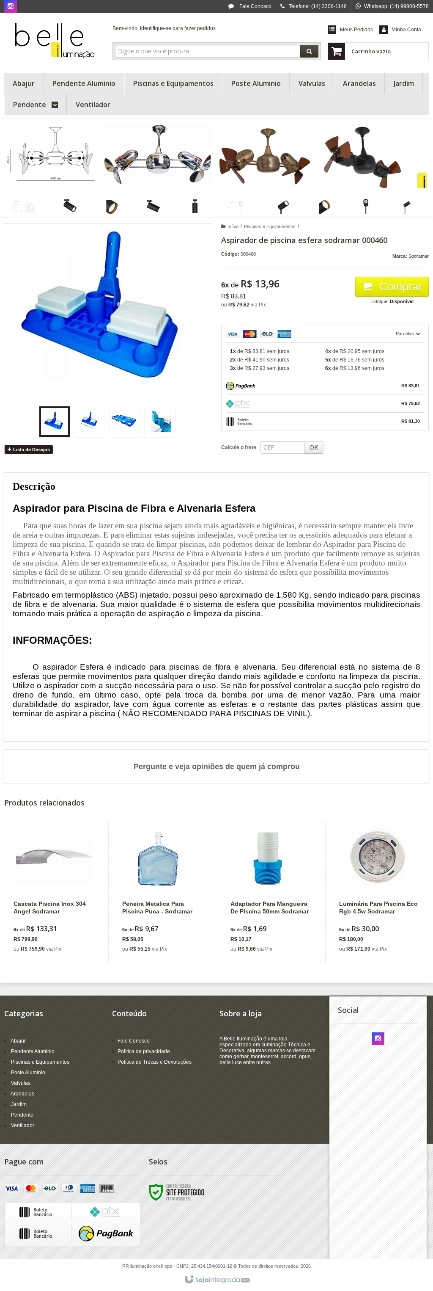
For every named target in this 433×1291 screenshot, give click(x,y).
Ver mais (58, 922)
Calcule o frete (238, 447)
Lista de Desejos (31, 449)
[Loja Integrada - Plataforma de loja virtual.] (217, 1280)
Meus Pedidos (356, 30)
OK (314, 447)
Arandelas (22, 1094)
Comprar (399, 286)
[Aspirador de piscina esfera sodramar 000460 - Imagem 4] (160, 421)
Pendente (22, 1115)
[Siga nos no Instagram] (10, 7)
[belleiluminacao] (54, 40)
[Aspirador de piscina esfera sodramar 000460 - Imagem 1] (54, 421)
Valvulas (20, 1083)
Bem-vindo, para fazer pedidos (164, 28)
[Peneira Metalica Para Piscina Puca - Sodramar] (162, 892)
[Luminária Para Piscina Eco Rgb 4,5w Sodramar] (379, 892)
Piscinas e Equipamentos (270, 226)
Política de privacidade (144, 1051)
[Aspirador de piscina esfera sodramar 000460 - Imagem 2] (89, 421)
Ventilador (22, 1125)
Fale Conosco (254, 6)
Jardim (19, 1104)
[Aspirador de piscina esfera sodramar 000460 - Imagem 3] (125, 421)
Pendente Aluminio (33, 1051)
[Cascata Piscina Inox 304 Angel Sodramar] (53, 892)
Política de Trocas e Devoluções (155, 1062)
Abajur (18, 1041)
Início (232, 226)
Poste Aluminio (28, 1073)
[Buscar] (309, 51)
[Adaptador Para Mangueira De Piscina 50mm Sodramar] (270, 892)
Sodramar (418, 256)
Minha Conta (406, 30)
